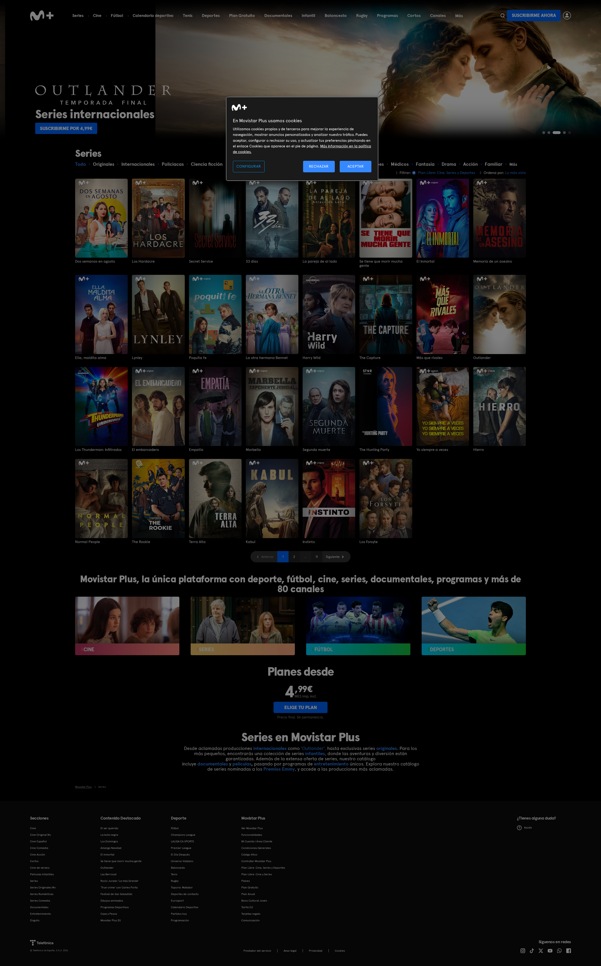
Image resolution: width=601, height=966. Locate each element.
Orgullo (34, 920)
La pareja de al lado (320, 261)
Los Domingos (109, 841)
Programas (387, 15)
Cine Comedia (39, 848)
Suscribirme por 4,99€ (449, 128)
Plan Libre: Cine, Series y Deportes (263, 867)
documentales (212, 764)
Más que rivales (429, 358)
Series (78, 15)
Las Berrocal (108, 874)
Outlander (482, 358)
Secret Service (201, 261)
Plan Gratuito (242, 15)
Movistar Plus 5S (110, 920)
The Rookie (141, 542)
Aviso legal (290, 950)
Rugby (362, 15)
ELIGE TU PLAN (300, 707)
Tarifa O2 (247, 907)
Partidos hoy (179, 913)
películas (241, 764)
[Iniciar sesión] (567, 16)
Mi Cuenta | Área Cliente (256, 841)
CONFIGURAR (248, 166)
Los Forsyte (368, 542)
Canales (438, 15)
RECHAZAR (319, 166)
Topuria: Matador (182, 887)
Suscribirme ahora (534, 15)
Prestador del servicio (257, 950)
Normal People (87, 542)
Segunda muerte (316, 450)
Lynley (137, 358)
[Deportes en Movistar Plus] (474, 626)
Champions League (183, 834)
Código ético (249, 854)
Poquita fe (198, 358)
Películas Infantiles (42, 874)
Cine (97, 15)
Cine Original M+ (40, 834)
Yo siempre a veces (432, 450)
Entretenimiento (40, 913)
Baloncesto (336, 15)
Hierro (478, 450)
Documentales (278, 15)
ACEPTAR (355, 166)
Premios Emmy (279, 769)
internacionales (270, 748)
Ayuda (528, 827)
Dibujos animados (111, 900)
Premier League (181, 848)
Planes (245, 881)
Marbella (253, 450)
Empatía (196, 450)
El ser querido (109, 828)
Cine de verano (40, 867)
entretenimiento (331, 764)
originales (386, 748)
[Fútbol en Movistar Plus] (358, 626)
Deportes (211, 15)
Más (459, 15)
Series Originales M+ (43, 887)
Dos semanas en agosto (95, 261)
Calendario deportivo (153, 15)
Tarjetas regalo (250, 913)
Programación (180, 920)
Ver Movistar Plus (252, 828)
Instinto (309, 542)
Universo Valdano (182, 861)
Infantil (308, 15)
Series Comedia (40, 900)
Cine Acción (37, 854)
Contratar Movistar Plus (256, 861)
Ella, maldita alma (90, 358)
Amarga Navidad (110, 848)
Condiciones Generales (256, 848)
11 (317, 557)
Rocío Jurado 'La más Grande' (119, 881)
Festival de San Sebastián (116, 894)
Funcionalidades (251, 834)
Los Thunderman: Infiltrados (98, 450)
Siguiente (333, 557)
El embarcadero (145, 450)
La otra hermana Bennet (267, 358)
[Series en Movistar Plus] (243, 626)
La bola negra (109, 834)
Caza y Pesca (108, 913)
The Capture (370, 358)
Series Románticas (41, 894)
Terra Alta (197, 542)
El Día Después (180, 854)
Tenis (188, 15)
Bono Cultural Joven (254, 900)
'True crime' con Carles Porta (119, 887)
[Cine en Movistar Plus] (127, 626)
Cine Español (38, 841)
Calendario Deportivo (184, 907)
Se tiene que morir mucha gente (381, 263)
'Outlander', (313, 748)
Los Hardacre (143, 261)
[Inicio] (42, 15)
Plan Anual (248, 894)
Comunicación (250, 920)
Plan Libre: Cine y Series (256, 874)
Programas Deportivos (114, 907)
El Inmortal (425, 261)
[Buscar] (503, 15)
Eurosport (177, 900)
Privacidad (315, 950)
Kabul (250, 542)
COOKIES (340, 950)
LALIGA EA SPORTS (182, 841)
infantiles (315, 753)
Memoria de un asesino (492, 261)
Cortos (414, 15)
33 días (252, 261)
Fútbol (117, 15)
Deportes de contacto (185, 894)
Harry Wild (311, 358)
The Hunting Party (374, 450)
